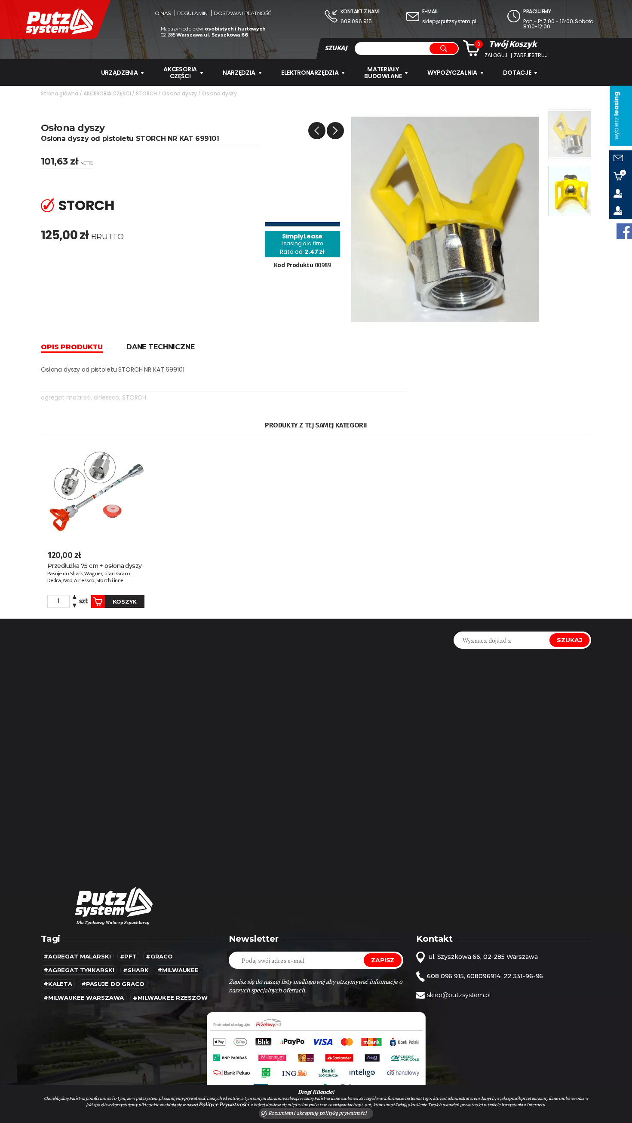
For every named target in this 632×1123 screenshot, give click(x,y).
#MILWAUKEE (178, 970)
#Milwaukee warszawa (83, 997)
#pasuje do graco (112, 983)
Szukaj (569, 640)
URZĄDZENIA (119, 72)
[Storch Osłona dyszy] (445, 218)
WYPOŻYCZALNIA (452, 72)
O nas (163, 13)
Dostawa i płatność (242, 13)
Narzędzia (239, 72)
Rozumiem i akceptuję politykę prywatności (317, 1113)
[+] (75, 598)
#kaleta (57, 983)
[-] (75, 604)
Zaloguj (496, 55)
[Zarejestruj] (620, 210)
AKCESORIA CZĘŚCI (180, 72)
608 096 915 (356, 21)
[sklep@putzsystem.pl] (620, 159)
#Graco (159, 956)
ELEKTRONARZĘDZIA (309, 72)
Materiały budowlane (383, 72)
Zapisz (382, 960)
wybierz (616, 116)
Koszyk (125, 601)
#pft (128, 956)
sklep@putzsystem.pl (449, 21)
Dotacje (517, 72)
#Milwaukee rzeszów (170, 997)
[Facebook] (624, 231)
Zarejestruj (530, 55)
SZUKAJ (336, 48)
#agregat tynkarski (78, 970)
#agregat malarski (77, 956)
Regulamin (192, 13)
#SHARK (135, 970)
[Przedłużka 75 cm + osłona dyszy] (95, 491)
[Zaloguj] (620, 193)
